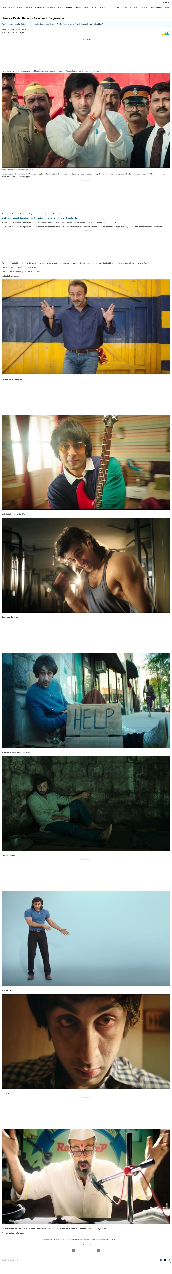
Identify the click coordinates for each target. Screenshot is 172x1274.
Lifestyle (60, 7)
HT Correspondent (28, 33)
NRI (109, 7)
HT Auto (144, 7)
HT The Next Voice (156, 7)
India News (28, 7)
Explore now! (110, 1239)
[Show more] (128, 1239)
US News (116, 7)
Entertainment (39, 7)
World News (51, 7)
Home (4, 7)
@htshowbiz (12, 1233)
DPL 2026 (69, 7)
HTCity (102, 7)
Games (167, 7)
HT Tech (124, 7)
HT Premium (134, 7)
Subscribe (166, 2)
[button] (73, 1250)
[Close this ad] (170, 1262)
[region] (86, 12)
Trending (78, 7)
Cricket (19, 7)
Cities (86, 7)
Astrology (94, 7)
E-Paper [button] (11, 7)
